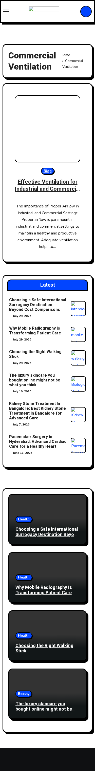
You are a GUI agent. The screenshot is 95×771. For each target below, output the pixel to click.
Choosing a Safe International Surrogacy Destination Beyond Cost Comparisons (37, 305)
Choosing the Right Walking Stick (35, 354)
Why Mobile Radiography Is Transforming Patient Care (35, 330)
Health (24, 519)
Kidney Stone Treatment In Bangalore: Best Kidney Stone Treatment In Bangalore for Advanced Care (37, 411)
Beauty (23, 693)
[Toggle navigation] (6, 11)
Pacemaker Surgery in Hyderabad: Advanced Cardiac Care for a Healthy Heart (37, 441)
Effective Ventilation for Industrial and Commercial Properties (47, 189)
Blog (48, 170)
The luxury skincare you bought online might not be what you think (34, 380)
